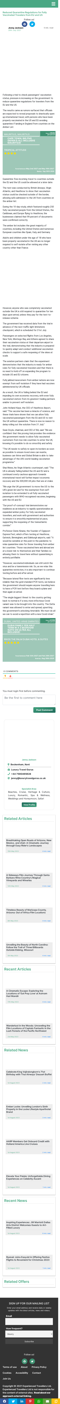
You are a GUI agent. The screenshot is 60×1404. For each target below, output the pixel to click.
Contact (36, 1372)
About (24, 1367)
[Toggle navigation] (53, 4)
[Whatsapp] (39, 1401)
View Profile (29, 805)
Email (9, 1316)
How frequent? (14, 1328)
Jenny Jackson (15, 28)
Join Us (7, 1378)
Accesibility (22, 1372)
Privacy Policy (39, 1367)
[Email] (47, 1401)
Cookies (7, 1372)
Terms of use (10, 1367)
